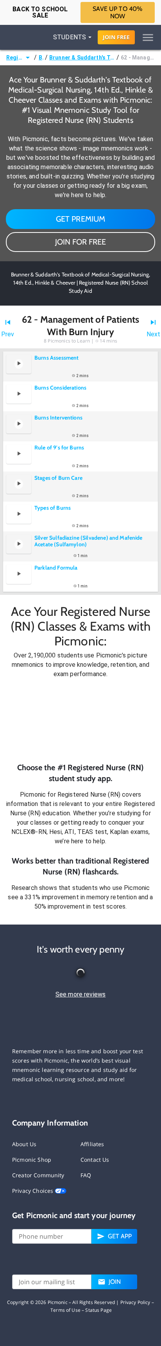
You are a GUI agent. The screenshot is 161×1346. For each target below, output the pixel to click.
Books (41, 57)
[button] (80, 720)
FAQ (85, 1175)
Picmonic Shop (31, 1159)
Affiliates (92, 1144)
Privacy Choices (33, 1190)
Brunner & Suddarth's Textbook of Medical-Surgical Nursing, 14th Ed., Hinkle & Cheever (82, 57)
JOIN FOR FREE (80, 241)
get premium (81, 219)
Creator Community (38, 1175)
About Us (24, 1144)
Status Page (98, 1310)
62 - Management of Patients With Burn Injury (138, 57)
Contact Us (94, 1159)
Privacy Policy (135, 1302)
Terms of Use (65, 1310)
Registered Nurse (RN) (14, 57)
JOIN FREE (116, 37)
